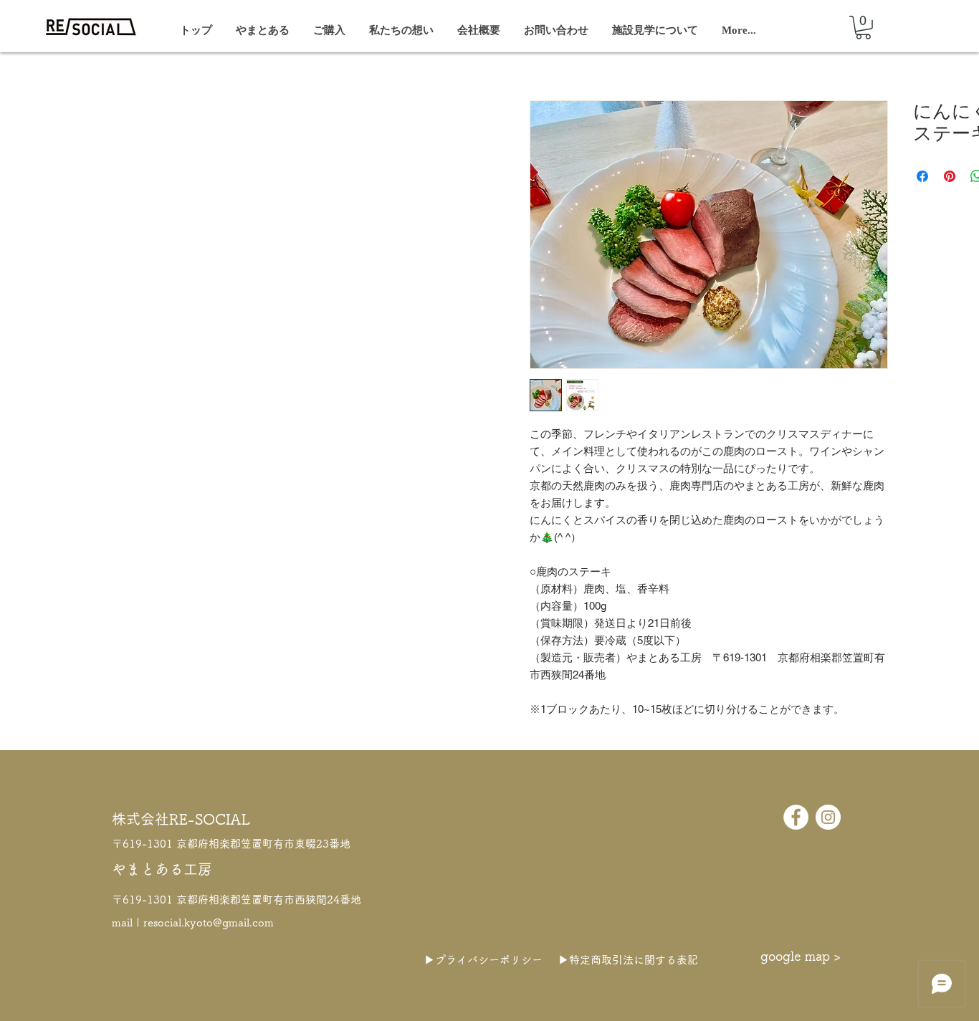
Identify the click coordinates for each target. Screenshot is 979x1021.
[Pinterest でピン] (949, 176)
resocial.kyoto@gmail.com (208, 922)
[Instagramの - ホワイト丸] (828, 817)
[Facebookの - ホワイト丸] (795, 817)
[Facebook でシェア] (922, 176)
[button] (863, 27)
